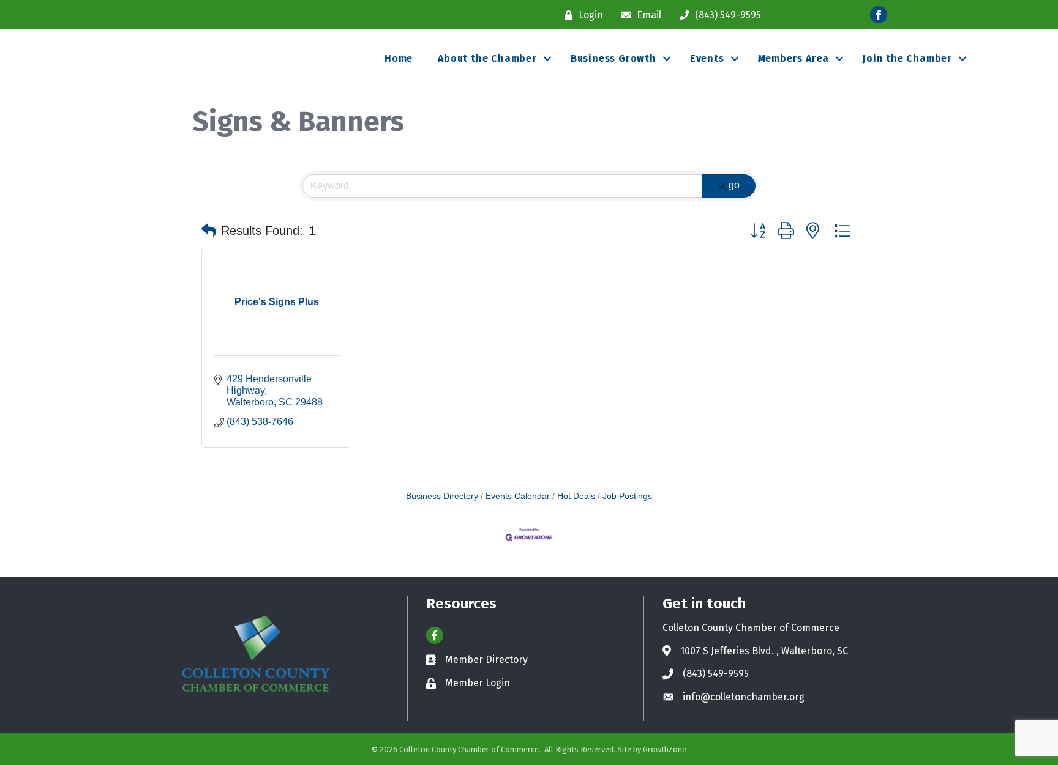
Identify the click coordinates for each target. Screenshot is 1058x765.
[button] (208, 231)
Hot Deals (576, 496)
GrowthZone (664, 749)
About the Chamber (487, 58)
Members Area (794, 58)
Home (399, 58)
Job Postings (627, 496)
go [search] (734, 185)
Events (707, 58)
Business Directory (442, 496)
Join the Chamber (907, 58)
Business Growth (613, 58)
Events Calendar (518, 496)
